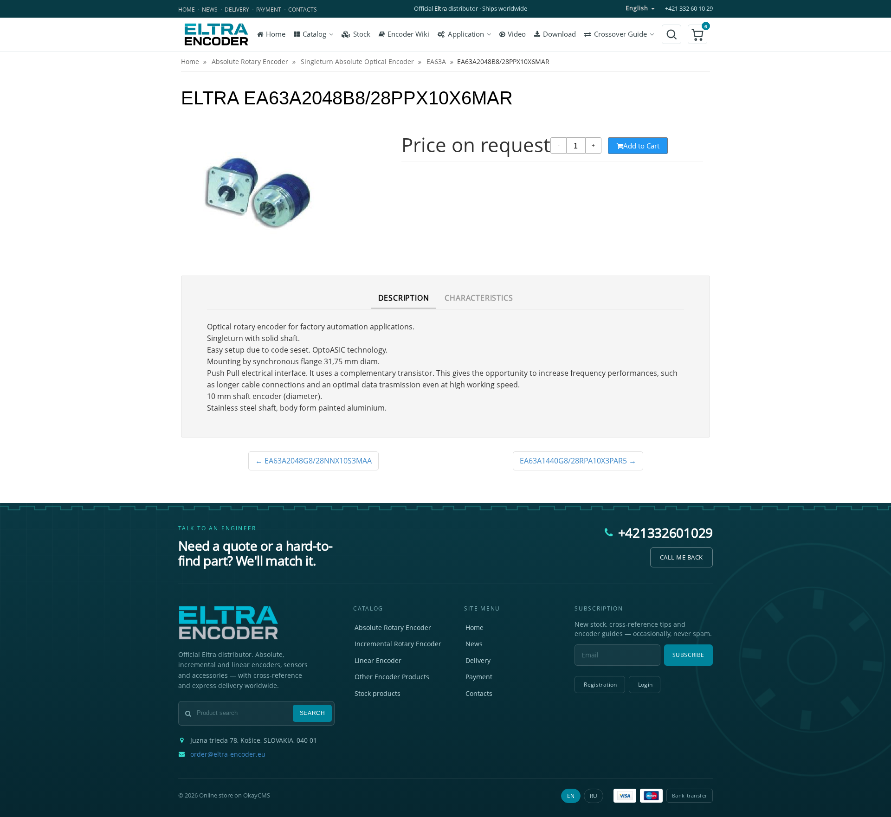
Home (186, 9)
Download (559, 34)
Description (403, 298)
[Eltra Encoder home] (216, 34)
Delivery (237, 9)
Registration (600, 684)
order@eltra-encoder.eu (227, 754)
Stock (361, 34)
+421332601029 (665, 532)
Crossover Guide (620, 34)
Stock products (377, 693)
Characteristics (479, 298)
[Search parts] (671, 34)
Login (645, 684)
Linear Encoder (378, 660)
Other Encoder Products (392, 676)
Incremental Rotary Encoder (398, 643)
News (210, 9)
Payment (268, 9)
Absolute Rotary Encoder (393, 627)
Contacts (302, 9)
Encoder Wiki (408, 34)
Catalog (314, 34)
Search (312, 713)
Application (466, 34)
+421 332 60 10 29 (689, 9)
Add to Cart (641, 145)
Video (517, 34)
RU (593, 796)
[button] (697, 34)
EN (571, 796)
